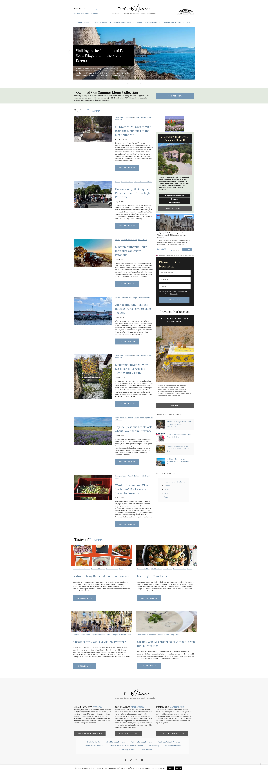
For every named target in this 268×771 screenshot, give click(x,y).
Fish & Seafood (156, 569)
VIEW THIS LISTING (174, 200)
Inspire (166, 489)
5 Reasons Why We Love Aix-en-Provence (99, 642)
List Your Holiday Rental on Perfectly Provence (126, 746)
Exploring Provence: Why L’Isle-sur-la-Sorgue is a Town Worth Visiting (131, 369)
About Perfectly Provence (90, 734)
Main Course (167, 569)
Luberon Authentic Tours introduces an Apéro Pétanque (131, 251)
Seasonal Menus (112, 569)
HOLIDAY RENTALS (83, 22)
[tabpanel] (107, 53)
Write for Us (94, 13)
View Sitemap (147, 749)
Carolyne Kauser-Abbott (124, 117)
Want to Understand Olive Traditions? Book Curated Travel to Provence (132, 489)
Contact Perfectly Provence (125, 749)
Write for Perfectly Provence (141, 742)
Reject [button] (178, 768)
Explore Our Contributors (172, 734)
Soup (172, 635)
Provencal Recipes (98, 569)
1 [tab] (128, 84)
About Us (77, 13)
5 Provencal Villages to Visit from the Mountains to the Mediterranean (133, 131)
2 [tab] (131, 84)
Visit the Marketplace (129, 734)
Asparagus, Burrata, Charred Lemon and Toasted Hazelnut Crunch (178, 448)
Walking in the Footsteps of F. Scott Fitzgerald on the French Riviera (178, 461)
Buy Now (175, 404)
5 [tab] (140, 84)
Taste (166, 497)
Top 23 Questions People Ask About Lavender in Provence (133, 429)
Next (199, 51)
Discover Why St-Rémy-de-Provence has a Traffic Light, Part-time (133, 193)
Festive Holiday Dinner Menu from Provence (101, 576)
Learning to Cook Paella (152, 576)
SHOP (189, 22)
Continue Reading (127, 168)
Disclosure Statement (173, 746)
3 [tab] (134, 84)
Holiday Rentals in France (94, 746)
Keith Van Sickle (127, 182)
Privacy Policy (174, 294)
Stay (166, 493)
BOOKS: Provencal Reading (147, 22)
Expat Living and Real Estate (174, 482)
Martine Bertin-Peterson (81, 569)
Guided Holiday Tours (129, 240)
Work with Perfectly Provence (169, 742)
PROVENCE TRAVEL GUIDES (172, 22)
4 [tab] (137, 84)
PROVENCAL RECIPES (100, 22)
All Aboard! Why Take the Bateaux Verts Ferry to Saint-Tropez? (133, 309)
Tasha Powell (142, 240)
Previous (69, 51)
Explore (136, 117)
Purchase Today (175, 96)
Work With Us (85, 13)
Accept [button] (170, 768)
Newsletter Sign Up (93, 742)
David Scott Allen (143, 569)
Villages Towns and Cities (143, 182)
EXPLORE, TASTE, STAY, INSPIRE (121, 22)
